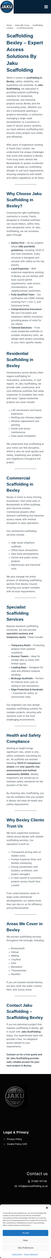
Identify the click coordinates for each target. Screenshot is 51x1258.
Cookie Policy (17, 1254)
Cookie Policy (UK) (17, 1144)
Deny (25, 1240)
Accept (25, 1233)
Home (9, 25)
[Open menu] (47, 7)
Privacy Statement (31, 1254)
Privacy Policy (14, 1139)
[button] (47, 1207)
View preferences (25, 1248)
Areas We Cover (22, 25)
